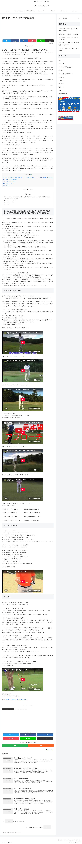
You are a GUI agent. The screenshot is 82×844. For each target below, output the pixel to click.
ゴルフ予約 (61, 70)
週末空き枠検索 (63, 93)
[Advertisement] (28, 29)
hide (30, 174)
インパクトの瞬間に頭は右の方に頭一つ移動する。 (69, 49)
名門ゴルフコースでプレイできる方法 (68, 34)
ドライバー (61, 80)
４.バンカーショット (8, 183)
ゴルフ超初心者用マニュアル (66, 73)
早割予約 (61, 83)
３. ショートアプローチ (9, 181)
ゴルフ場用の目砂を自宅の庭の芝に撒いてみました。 (69, 38)
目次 (26, 194)
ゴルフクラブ (62, 63)
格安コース (61, 87)
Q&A (60, 60)
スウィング (61, 77)
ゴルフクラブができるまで (65, 67)
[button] (49, 40)
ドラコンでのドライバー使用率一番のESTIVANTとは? (68, 29)
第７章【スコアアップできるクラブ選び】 (17, 699)
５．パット (6, 185)
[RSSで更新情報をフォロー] (41, 745)
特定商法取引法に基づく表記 (74, 840)
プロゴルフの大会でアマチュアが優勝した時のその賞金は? (69, 44)
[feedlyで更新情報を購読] (15, 745)
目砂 (60, 90)
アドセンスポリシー (63, 840)
